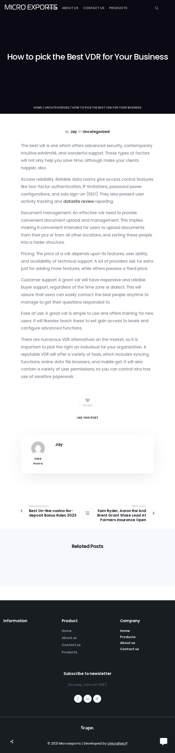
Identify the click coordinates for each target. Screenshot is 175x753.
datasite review (78, 201)
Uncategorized (57, 107)
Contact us (94, 8)
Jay (73, 131)
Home (52, 8)
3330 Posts (38, 461)
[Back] (87, 513)
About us (70, 8)
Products (118, 8)
